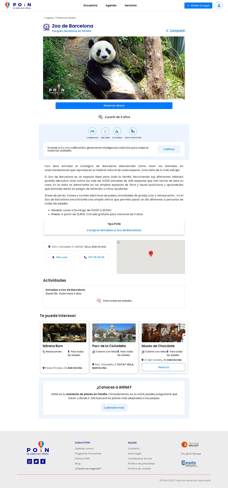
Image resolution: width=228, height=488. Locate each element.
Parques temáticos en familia (71, 31)
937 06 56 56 (96, 257)
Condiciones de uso (140, 458)
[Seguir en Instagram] (29, 461)
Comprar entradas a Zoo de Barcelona (114, 230)
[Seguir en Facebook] (43, 461)
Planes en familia (65, 17)
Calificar (169, 149)
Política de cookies (139, 468)
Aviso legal (134, 453)
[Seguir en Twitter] (36, 461)
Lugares (49, 17)
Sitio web (61, 257)
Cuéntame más (114, 407)
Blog (77, 463)
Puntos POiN (82, 458)
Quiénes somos (84, 448)
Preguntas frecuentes (88, 453)
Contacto (134, 448)
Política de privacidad (141, 463)
